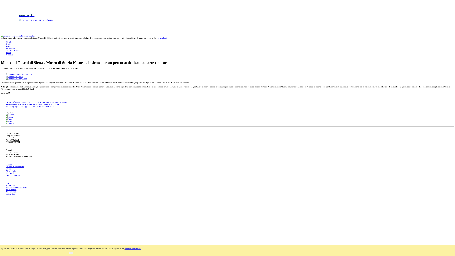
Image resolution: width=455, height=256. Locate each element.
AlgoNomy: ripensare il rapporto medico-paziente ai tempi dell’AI (30, 106)
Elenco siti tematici (13, 175)
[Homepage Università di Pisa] (443, 43)
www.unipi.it (162, 38)
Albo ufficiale (11, 192)
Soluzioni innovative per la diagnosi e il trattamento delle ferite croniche (32, 104)
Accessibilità (10, 185)
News (3, 97)
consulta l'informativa (133, 249)
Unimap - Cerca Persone (15, 167)
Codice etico (10, 194)
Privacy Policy (11, 171)
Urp (7, 183)
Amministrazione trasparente (16, 188)
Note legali (10, 173)
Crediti (8, 169)
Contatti (9, 165)
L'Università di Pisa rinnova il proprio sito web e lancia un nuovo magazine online (36, 102)
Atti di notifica (11, 190)
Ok (71, 253)
